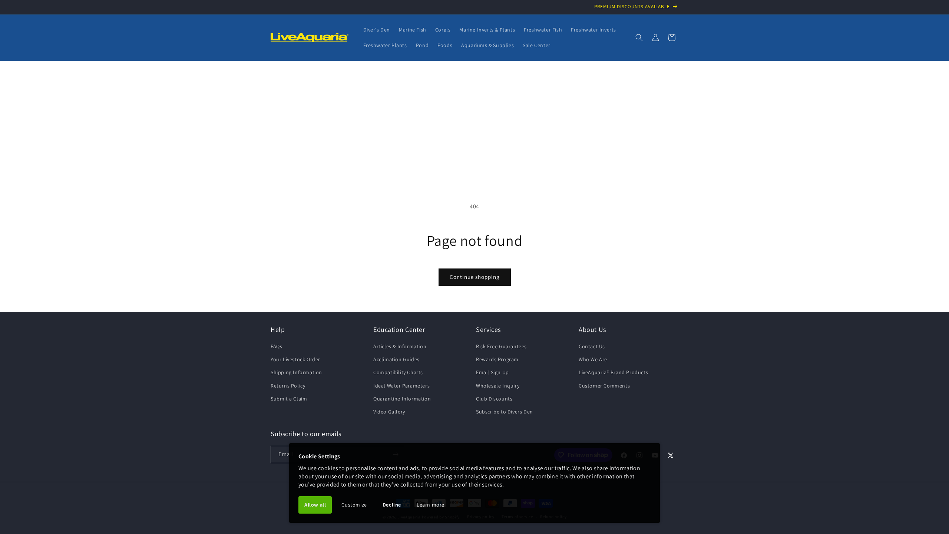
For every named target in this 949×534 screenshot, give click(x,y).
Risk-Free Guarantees (501, 346)
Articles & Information (399, 346)
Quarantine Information (402, 398)
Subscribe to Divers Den (504, 411)
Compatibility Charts (398, 372)
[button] (639, 37)
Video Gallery (389, 411)
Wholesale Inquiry (497, 385)
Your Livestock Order (295, 359)
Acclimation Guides (396, 359)
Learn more (430, 504)
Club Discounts (494, 398)
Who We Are (593, 359)
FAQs (276, 346)
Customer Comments (604, 385)
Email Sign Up (492, 372)
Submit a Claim (289, 398)
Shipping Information (296, 372)
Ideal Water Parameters (401, 385)
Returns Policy (288, 385)
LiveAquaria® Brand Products (613, 372)
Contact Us (592, 346)
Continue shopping (475, 276)
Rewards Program (497, 359)
